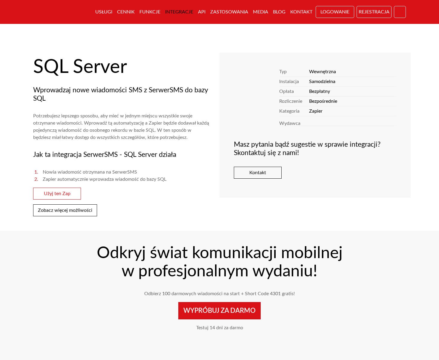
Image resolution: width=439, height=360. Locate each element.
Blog (279, 12)
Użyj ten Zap (57, 193)
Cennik (126, 12)
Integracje (179, 12)
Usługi (103, 12)
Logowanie (334, 12)
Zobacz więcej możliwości (65, 210)
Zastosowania (229, 12)
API (201, 12)
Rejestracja (374, 12)
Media (260, 12)
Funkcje (149, 12)
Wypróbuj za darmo (219, 310)
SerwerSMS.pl (60, 12)
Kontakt (301, 12)
